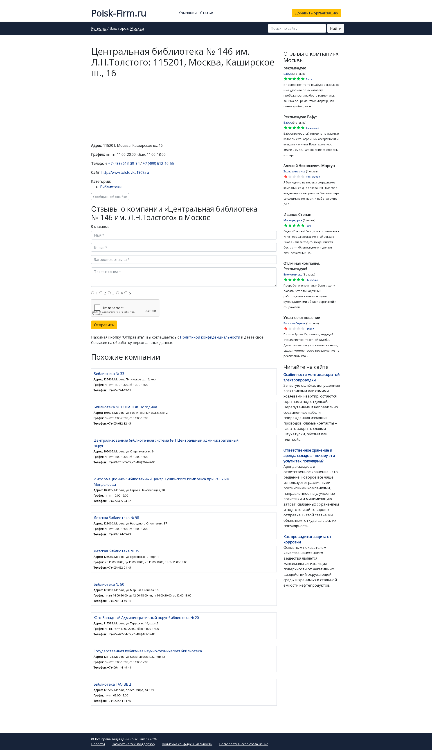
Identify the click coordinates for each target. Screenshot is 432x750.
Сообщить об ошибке (110, 196)
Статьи (206, 12)
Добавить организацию (316, 13)
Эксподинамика (294, 171)
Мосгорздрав (293, 220)
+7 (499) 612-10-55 (158, 163)
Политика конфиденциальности (187, 744)
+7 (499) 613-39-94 (124, 163)
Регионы (98, 29)
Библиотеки (111, 186)
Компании (187, 12)
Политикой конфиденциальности (210, 337)
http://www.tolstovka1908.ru (125, 172)
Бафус (288, 74)
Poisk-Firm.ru (118, 13)
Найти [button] (335, 28)
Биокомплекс (293, 274)
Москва (137, 29)
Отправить (104, 324)
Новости (98, 744)
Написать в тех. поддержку (133, 744)
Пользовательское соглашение (243, 744)
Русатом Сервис (295, 323)
